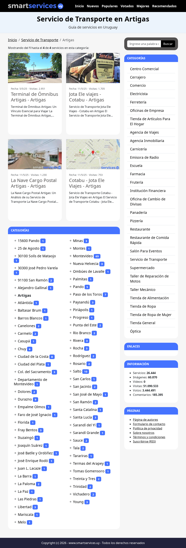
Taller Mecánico (142, 289)
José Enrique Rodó (33, 460)
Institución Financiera (148, 190)
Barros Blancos (30, 318)
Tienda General (142, 322)
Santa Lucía (82, 417)
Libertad (25, 506)
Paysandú (81, 302)
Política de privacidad (147, 428)
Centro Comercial (144, 68)
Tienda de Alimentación (149, 297)
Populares (110, 6)
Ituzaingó (26, 437)
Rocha (78, 348)
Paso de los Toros (87, 294)
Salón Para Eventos (146, 251)
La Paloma (26, 483)
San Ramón (82, 401)
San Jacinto (82, 386)
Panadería (138, 212)
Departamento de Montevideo (30, 381)
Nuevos (93, 6)
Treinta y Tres (84, 478)
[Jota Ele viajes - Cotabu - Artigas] (93, 68)
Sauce (78, 440)
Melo (22, 522)
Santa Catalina (85, 409)
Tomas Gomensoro (88, 471)
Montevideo (83, 255)
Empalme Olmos (31, 406)
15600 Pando (28, 240)
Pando (78, 286)
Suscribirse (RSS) (144, 441)
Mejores (143, 6)
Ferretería (138, 102)
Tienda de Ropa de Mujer (150, 314)
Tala (76, 447)
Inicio (79, 6)
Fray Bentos (27, 429)
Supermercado (142, 267)
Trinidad (80, 486)
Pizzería (136, 220)
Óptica (135, 331)
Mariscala (25, 514)
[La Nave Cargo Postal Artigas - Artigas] (35, 154)
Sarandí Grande (86, 432)
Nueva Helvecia (85, 263)
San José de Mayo (87, 394)
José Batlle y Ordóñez (35, 453)
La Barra (25, 476)
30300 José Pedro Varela (38, 267)
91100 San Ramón (33, 280)
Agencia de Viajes (144, 132)
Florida (23, 422)
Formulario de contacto (149, 424)
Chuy (22, 348)
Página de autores (145, 420)
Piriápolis (80, 309)
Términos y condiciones (149, 437)
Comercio (138, 85)
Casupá (24, 341)
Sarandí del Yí (84, 425)
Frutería (136, 182)
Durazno (25, 399)
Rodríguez (81, 355)
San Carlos (81, 378)
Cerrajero (138, 77)
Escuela (136, 165)
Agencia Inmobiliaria (147, 140)
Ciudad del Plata (31, 364)
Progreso (80, 317)
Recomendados (164, 6)
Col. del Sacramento (34, 371)
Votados (127, 6)
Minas (78, 240)
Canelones (26, 325)
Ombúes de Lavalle (88, 271)
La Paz (23, 491)
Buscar (168, 44)
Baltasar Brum (29, 310)
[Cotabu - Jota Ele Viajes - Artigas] (93, 154)
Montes (79, 248)
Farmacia (137, 173)
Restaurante (140, 229)
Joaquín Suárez (30, 445)
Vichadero (81, 494)
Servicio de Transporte (39, 39)
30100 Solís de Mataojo (37, 255)
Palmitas (80, 279)
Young (78, 501)
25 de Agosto (28, 248)
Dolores (24, 391)
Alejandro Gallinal (32, 287)
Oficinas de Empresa (147, 110)
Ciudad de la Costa (33, 356)
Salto (77, 371)
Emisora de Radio (144, 157)
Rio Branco (82, 332)
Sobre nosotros (143, 433)
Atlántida (25, 302)
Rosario (79, 363)
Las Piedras (27, 499)
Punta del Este (85, 325)
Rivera (78, 340)
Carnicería (138, 149)
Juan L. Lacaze (29, 468)
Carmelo (25, 333)
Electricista (139, 93)
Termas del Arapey (88, 463)
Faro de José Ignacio (34, 414)
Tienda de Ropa (143, 306)
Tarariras (80, 455)
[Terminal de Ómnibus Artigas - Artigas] (35, 68)
